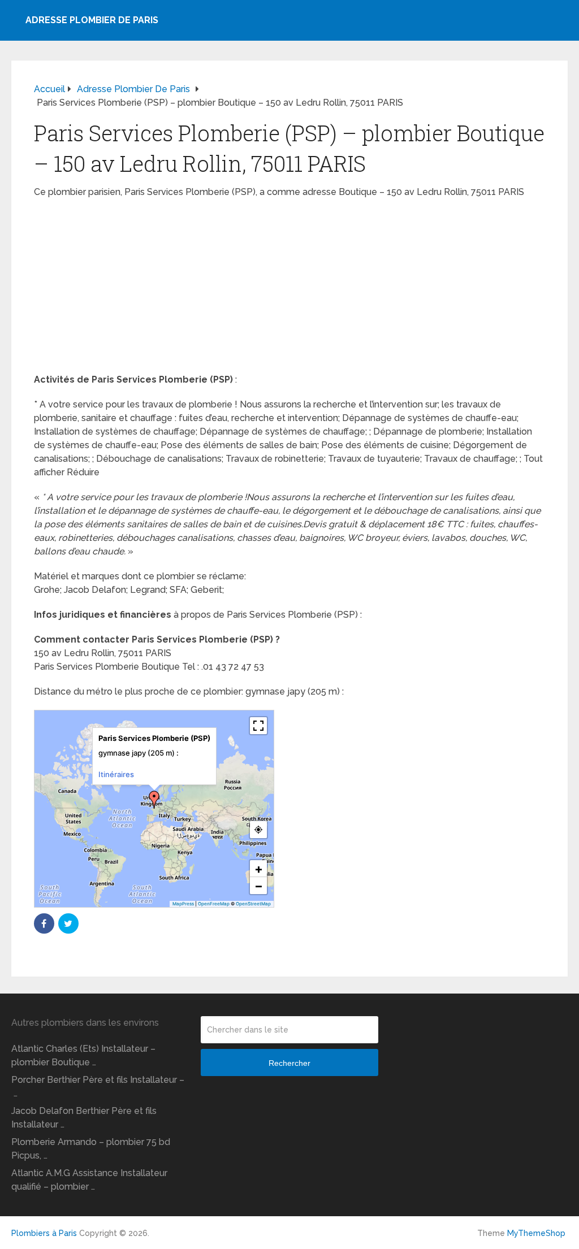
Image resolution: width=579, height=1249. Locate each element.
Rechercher (289, 1063)
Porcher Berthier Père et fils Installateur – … (97, 1086)
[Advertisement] (289, 289)
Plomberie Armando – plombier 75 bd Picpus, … (90, 1149)
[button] (154, 800)
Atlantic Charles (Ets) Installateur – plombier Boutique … (83, 1055)
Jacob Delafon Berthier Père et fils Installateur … (84, 1117)
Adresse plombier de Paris (91, 20)
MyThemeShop (536, 1233)
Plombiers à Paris (44, 1233)
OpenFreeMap (214, 904)
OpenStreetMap (253, 904)
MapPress (183, 904)
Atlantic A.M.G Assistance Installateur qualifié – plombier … (89, 1180)
